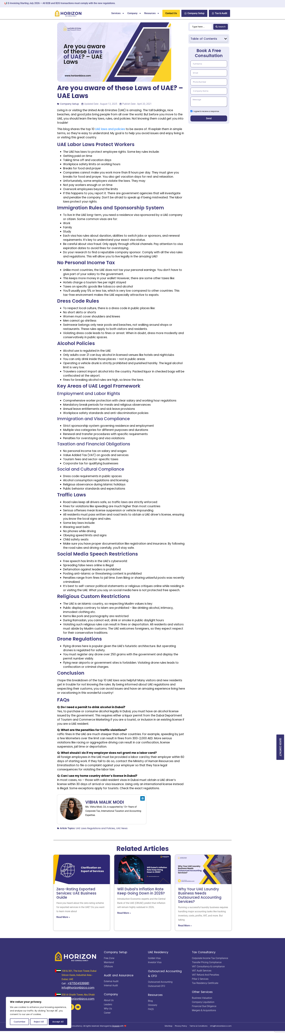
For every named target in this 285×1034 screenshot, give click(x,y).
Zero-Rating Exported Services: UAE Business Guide (76, 893)
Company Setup (69, 104)
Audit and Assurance (118, 975)
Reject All (39, 1021)
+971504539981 (78, 983)
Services (116, 13)
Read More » (63, 917)
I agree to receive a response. (206, 111)
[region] (38, 1012)
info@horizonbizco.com (78, 988)
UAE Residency (158, 952)
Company (132, 13)
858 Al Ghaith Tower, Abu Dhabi (78, 994)
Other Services (202, 992)
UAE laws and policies (110, 129)
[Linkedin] (142, 798)
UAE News (122, 828)
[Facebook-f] (71, 1007)
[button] (225, 38)
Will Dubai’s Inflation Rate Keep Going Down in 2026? (141, 891)
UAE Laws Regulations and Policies (95, 828)
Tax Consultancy (204, 952)
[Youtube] (78, 1007)
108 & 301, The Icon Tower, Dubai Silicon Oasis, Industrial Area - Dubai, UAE (79, 975)
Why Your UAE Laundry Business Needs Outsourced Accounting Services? (199, 895)
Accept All (58, 1021)
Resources (150, 13)
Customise (19, 1021)
